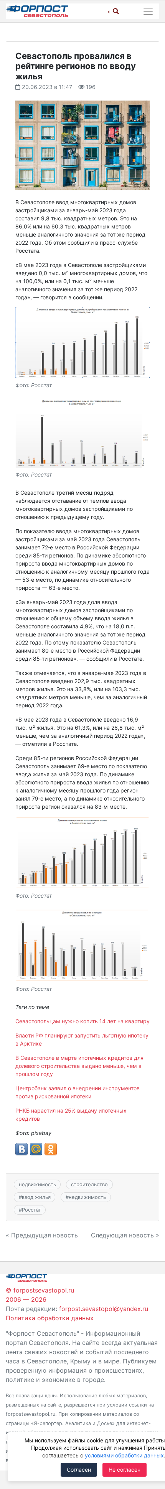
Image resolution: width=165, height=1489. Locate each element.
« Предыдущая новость (42, 1235)
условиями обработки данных (124, 1455)
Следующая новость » (125, 1235)
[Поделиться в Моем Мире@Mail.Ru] (36, 1149)
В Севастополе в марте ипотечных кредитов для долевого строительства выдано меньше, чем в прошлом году (79, 1065)
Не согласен (124, 1469)
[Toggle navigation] (148, 11)
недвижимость (37, 1184)
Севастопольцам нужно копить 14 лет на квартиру (82, 1021)
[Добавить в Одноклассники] (51, 1149)
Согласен (79, 1469)
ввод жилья (36, 1197)
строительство (89, 1184)
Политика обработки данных (50, 1318)
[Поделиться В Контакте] (21, 1149)
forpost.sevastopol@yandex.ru (103, 1309)
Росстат (31, 1210)
